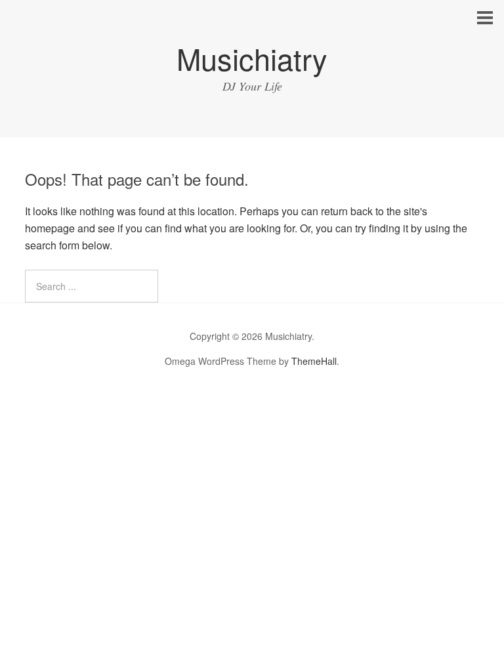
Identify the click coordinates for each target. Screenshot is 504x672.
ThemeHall (314, 361)
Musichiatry (252, 58)
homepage (50, 228)
